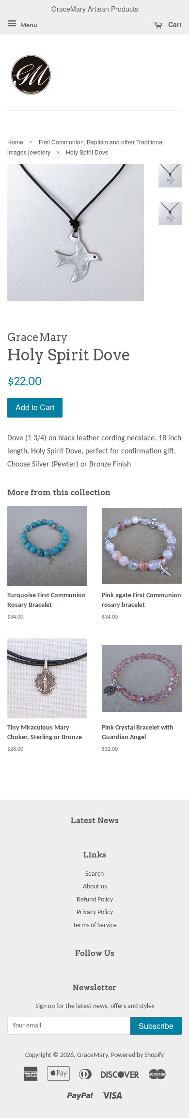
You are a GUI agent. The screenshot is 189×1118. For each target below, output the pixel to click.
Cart (174, 24)
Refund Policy (95, 900)
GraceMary (92, 1055)
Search (94, 874)
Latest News (95, 820)
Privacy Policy (95, 912)
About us (95, 887)
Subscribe (156, 1025)
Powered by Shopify (137, 1055)
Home (15, 142)
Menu (28, 25)
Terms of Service (95, 925)
